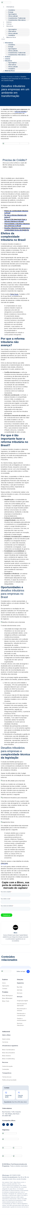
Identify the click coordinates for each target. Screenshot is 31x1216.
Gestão (16, 76)
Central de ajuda (8, 1096)
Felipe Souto (14, 294)
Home (3, 76)
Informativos (10, 7)
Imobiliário (11, 35)
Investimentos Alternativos (17, 20)
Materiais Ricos (11, 37)
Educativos (9, 26)
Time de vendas (20, 1096)
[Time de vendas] (19, 1093)
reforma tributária (20, 111)
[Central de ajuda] (6, 1093)
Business (10, 76)
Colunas (9, 24)
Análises (9, 22)
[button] (15, 39)
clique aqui (4, 863)
